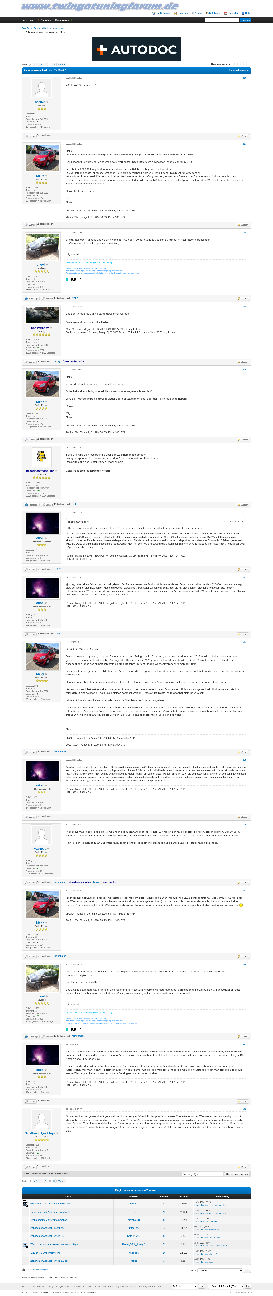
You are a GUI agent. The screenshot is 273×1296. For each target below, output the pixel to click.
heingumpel (60, 751)
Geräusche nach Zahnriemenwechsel (50, 1203)
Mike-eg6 (134, 1252)
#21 (244, 447)
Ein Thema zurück (36, 1173)
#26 (244, 825)
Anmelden (46, 20)
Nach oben (78, 1286)
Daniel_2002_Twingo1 (133, 1244)
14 (164, 1252)
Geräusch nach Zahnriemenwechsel (49, 1212)
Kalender (233, 13)
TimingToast (133, 1228)
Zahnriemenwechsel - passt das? (48, 1228)
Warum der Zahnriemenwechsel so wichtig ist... (55, 1244)
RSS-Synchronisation (150, 1286)
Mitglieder (215, 13)
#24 (244, 642)
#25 (244, 760)
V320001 (40, 848)
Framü (133, 1212)
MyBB (67, 1292)
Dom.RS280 (133, 1236)
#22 (244, 512)
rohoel (40, 264)
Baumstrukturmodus (239, 70)
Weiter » (61, 64)
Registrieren (62, 20)
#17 (244, 144)
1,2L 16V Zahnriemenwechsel (46, 1252)
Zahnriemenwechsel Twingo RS (47, 1236)
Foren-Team (28, 1286)
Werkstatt (48, 28)
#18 (244, 232)
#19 (244, 306)
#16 (244, 78)
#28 (244, 964)
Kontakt (41, 1286)
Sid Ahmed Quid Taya (40, 1133)
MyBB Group (90, 1292)
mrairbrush (214, 1229)
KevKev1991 (214, 1221)
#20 (244, 370)
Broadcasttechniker (217, 1205)
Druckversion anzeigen (37, 1270)
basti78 (40, 101)
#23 (244, 577)
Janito (134, 1260)
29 (164, 1228)
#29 (244, 1044)
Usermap (183, 13)
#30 (244, 1109)
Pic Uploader (163, 13)
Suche (198, 13)
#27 (244, 890)
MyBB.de (47, 1292)
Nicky (40, 175)
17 (164, 1203)
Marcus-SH (134, 1220)
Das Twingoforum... (31, 28)
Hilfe (247, 13)
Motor (57, 28)
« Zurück (38, 64)
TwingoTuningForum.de (59, 1286)
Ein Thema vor (57, 1173)
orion (40, 538)
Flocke (133, 1203)
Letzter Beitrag (201, 1205)
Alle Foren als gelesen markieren (120, 1286)
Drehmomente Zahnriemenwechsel (49, 1220)
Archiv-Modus (94, 1286)
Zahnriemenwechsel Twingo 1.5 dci (49, 1260)
